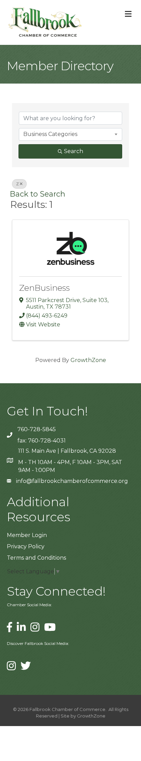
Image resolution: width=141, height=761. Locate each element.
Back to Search (37, 193)
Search (73, 151)
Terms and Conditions (36, 557)
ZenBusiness (44, 288)
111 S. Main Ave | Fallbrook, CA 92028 (67, 451)
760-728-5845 (36, 429)
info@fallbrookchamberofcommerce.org (72, 481)
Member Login (27, 535)
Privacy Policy (25, 546)
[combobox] (70, 134)
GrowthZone (88, 360)
